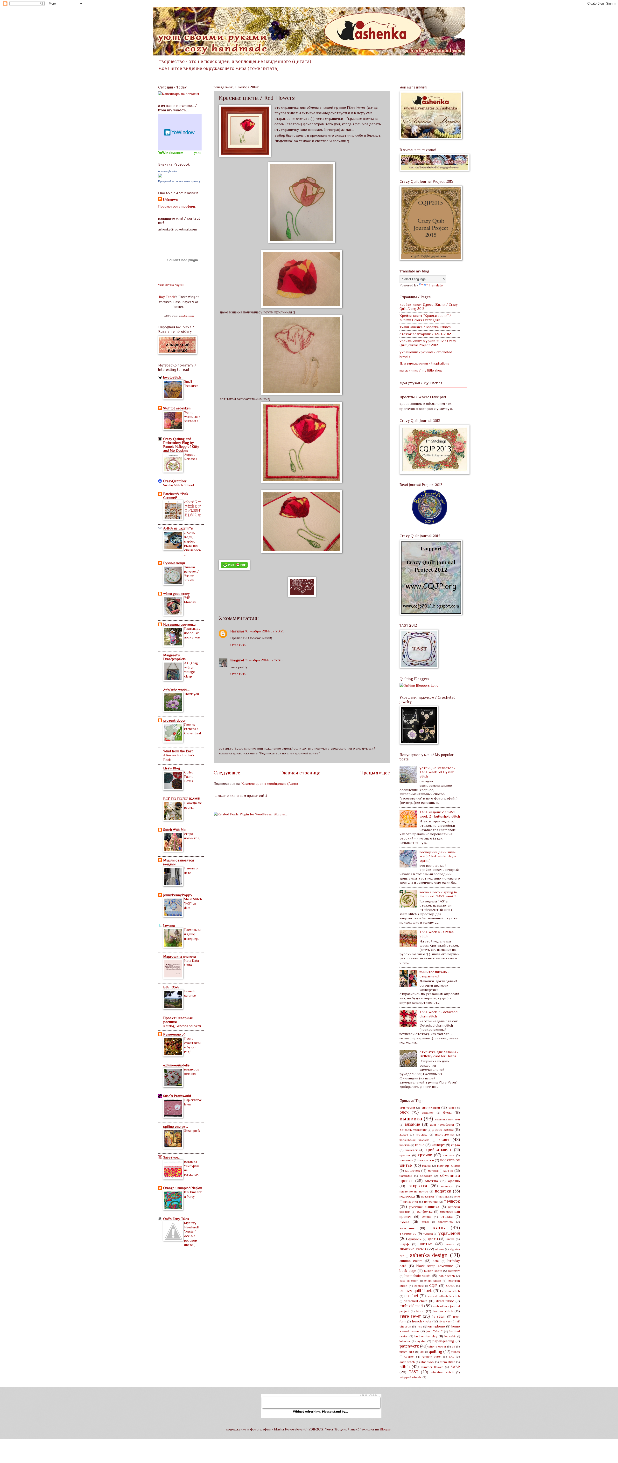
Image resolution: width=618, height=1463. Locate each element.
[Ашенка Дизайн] (160, 176)
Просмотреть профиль (177, 206)
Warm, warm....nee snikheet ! (192, 416)
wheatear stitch (442, 1372)
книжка (405, 1145)
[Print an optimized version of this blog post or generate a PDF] (234, 568)
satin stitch (407, 1362)
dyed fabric (445, 1301)
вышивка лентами (447, 1119)
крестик (405, 1155)
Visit (170, 285)
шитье (426, 1243)
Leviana (169, 926)
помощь (444, 1196)
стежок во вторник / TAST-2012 (425, 334)
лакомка (449, 1155)
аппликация (430, 1107)
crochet (411, 1295)
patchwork (409, 1346)
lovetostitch (172, 377)
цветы (433, 1239)
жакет (404, 1134)
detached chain (416, 1301)
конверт (438, 1145)
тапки (425, 1222)
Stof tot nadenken (176, 408)
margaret (237, 660)
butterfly (454, 1271)
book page (408, 1271)
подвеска (407, 1196)
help (419, 1326)
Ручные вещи (174, 563)
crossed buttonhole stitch (443, 1296)
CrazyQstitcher (174, 481)
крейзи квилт (438, 1149)
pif (453, 1346)
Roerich (409, 1356)
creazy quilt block (416, 1290)
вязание (412, 1124)
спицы (426, 1217)
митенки (433, 1170)
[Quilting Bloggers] (419, 685)
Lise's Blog (171, 768)
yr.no (198, 153)
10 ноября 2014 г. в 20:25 (265, 631)
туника (428, 1233)
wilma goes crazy (176, 594)
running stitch (432, 1356)
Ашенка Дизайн (167, 171)
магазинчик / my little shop (421, 370)
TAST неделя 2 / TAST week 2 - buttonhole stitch (440, 814)
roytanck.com (187, 316)
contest (419, 1285)
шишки (450, 1244)
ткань (437, 1227)
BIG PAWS (171, 987)
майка (426, 1165)
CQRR (450, 1285)
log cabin (450, 1336)
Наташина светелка (179, 624)
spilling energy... (175, 1126)
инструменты (444, 1134)
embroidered (411, 1305)
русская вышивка (424, 1207)
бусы (447, 1112)
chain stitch (432, 1280)
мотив (448, 1170)
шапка (450, 1239)
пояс (457, 1196)
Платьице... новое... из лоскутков (192, 633)
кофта (455, 1145)
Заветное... (171, 1157)
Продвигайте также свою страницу (179, 181)
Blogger (386, 1429)
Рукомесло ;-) (174, 1034)
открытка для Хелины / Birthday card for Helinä (439, 1054)
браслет (427, 1112)
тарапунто (445, 1222)
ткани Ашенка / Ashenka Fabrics (425, 327)
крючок (425, 1154)
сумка (404, 1222)
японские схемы (413, 1249)
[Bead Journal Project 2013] (430, 524)
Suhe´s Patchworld (177, 1096)
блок (404, 1112)
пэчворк (452, 1201)
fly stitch (438, 1316)
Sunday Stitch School (178, 485)
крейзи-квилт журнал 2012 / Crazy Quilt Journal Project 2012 (428, 343)
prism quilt (407, 1352)
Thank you (191, 694)
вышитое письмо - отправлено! (434, 974)
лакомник (406, 1160)
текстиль (407, 1228)
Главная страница (300, 773)
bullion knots (433, 1271)
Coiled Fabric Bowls (188, 776)
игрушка (422, 1134)
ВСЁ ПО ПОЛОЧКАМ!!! (181, 799)
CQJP (433, 1285)
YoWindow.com (170, 153)
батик (452, 1107)
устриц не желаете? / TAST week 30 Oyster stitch (438, 772)
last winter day (426, 1336)
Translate (436, 285)
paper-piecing (443, 1341)
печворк (447, 1186)
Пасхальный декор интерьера (192, 934)
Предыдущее (375, 773)
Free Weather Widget (180, 132)
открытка (417, 1185)
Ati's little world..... (176, 690)
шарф (404, 1244)
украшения (449, 1233)
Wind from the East (178, 751)
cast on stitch (409, 1280)
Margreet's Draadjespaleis (174, 657)
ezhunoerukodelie (176, 1065)
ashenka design (429, 1255)
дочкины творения (413, 1129)
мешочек (412, 1170)
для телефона (442, 1124)
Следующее (227, 773)
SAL (451, 1356)
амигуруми (407, 1107)
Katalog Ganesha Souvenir (182, 1026)
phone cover (437, 1346)
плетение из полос (414, 1191)
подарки (443, 1191)
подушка (427, 1196)
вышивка (411, 1118)
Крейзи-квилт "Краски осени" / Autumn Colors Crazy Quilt (425, 318)
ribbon (455, 1352)
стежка (447, 1217)
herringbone (436, 1326)
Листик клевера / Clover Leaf (192, 729)
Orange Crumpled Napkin (182, 1188)
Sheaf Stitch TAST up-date (193, 903)
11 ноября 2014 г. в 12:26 (264, 660)
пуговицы (431, 1201)
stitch (405, 1366)
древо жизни (442, 1129)
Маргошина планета (179, 956)
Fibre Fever (410, 1316)
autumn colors (411, 1261)
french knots (421, 1321)
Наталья (237, 631)
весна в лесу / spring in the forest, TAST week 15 (438, 894)
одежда (431, 1181)
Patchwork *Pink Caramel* (175, 496)
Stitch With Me (174, 830)
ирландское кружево (414, 1140)
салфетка (425, 1211)
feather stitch (443, 1311)
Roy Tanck (167, 297)
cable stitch (447, 1276)
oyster (421, 1341)
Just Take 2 (434, 1331)
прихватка (410, 1201)
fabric (420, 1311)
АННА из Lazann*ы (178, 528)
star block (427, 1362)
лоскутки (426, 1160)
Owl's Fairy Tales (176, 1219)
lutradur (405, 1341)
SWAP (455, 1367)
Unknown (170, 200)
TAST (413, 1371)
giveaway (444, 1321)
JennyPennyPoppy (177, 895)
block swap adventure (434, 1266)
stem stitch (447, 1362)
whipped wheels (411, 1377)
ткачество (408, 1233)
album (439, 1249)
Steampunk (192, 1130)
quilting (435, 1351)
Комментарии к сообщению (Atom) (269, 784)
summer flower (432, 1367)
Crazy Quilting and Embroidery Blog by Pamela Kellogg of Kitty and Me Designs (181, 444)
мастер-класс (448, 1165)
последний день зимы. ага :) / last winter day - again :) (438, 856)
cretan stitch (451, 1291)
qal (422, 1352)
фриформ (414, 1239)
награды (406, 1176)
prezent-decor (174, 720)
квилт (443, 1139)
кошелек (412, 1150)
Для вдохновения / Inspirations (424, 363)
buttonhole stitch (418, 1276)
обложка (426, 1176)
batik (436, 1261)
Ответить (238, 645)
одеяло (454, 1181)
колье (419, 1145)
